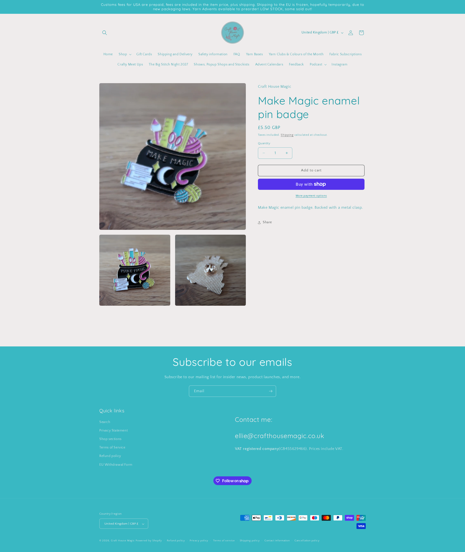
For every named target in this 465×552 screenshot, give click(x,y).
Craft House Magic (123, 540)
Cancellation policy (306, 540)
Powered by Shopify (149, 540)
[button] (104, 32)
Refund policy (110, 456)
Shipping (287, 134)
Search (104, 422)
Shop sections (110, 439)
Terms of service (224, 540)
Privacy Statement (113, 430)
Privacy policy (199, 540)
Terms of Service (112, 448)
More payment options (311, 195)
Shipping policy (250, 540)
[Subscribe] (270, 391)
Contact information (277, 540)
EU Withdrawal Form (115, 465)
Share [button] (267, 222)
